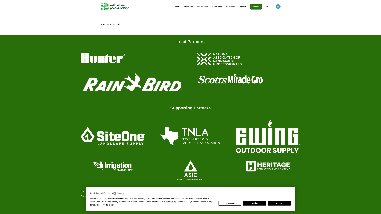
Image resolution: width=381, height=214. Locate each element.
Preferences (229, 203)
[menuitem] (184, 6)
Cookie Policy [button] (170, 202)
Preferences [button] (108, 205)
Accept (279, 203)
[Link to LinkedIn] (278, 6)
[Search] (267, 6)
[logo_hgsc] (114, 6)
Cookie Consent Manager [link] (100, 193)
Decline (255, 203)
